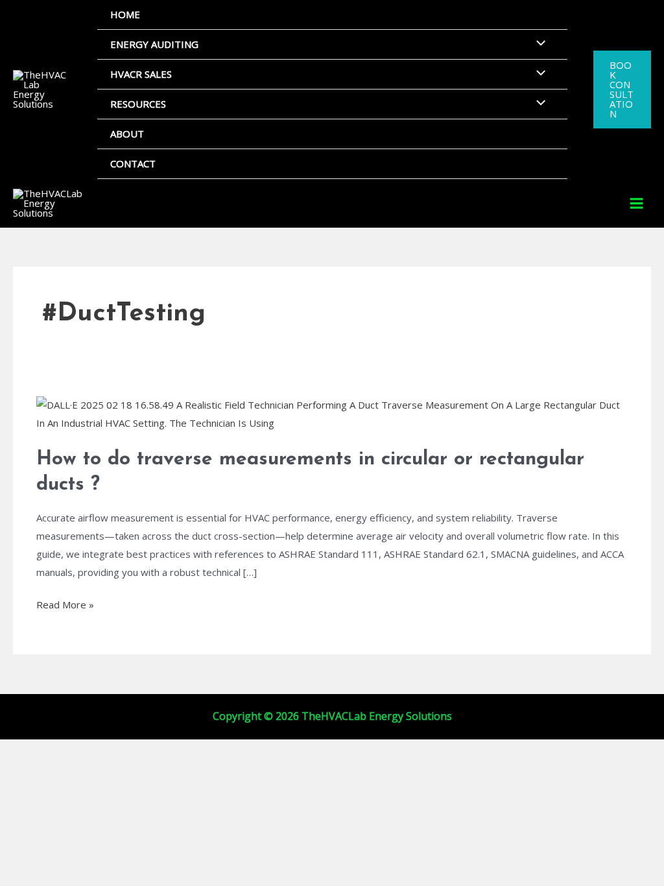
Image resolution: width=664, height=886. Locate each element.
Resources (138, 103)
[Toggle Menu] (537, 43)
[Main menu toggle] (637, 204)
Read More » (65, 603)
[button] (622, 89)
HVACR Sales (141, 73)
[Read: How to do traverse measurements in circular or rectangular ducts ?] (332, 413)
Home (125, 14)
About (127, 133)
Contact (133, 163)
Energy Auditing (154, 44)
